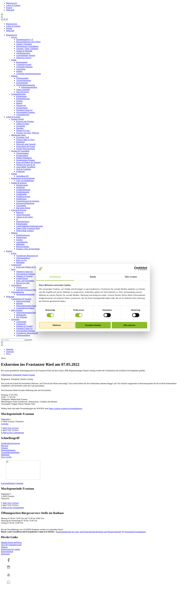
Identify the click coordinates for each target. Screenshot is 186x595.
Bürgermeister (21, 62)
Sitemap (4, 547)
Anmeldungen (22, 242)
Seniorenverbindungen (25, 203)
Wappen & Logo (23, 130)
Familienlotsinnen (23, 190)
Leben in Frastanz (13, 5)
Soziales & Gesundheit (20, 151)
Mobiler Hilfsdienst (24, 158)
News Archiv (6, 457)
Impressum (5, 554)
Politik (13, 60)
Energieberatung (22, 221)
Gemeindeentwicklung (25, 308)
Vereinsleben (16, 285)
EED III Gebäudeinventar (11, 545)
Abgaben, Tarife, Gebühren (27, 49)
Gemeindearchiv (22, 115)
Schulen (19, 101)
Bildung (14, 233)
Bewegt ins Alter (23, 283)
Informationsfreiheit (29, 87)
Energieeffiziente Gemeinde (12, 483)
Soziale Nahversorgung (25, 149)
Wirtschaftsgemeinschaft (26, 312)
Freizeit (9, 8)
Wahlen (19, 71)
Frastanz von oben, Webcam (27, 133)
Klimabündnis (21, 224)
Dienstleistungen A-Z (24, 39)
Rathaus (14, 76)
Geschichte (20, 126)
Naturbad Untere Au (24, 110)
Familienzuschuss (23, 196)
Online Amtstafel (23, 89)
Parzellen (20, 128)
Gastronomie (16, 265)
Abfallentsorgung (23, 53)
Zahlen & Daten (22, 124)
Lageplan (4, 424)
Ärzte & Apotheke (23, 169)
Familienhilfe (21, 194)
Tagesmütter (21, 206)
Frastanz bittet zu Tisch (25, 140)
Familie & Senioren (19, 183)
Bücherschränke (22, 246)
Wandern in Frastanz (24, 276)
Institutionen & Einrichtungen (23, 178)
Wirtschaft (10, 10)
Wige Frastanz (17, 310)
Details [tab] (93, 277)
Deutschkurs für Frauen (25, 146)
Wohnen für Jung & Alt (25, 165)
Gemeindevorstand (23, 64)
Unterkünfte (21, 324)
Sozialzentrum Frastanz (25, 160)
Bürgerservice (11, 3)
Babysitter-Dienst (23, 208)
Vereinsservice (22, 287)
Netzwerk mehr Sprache (26, 144)
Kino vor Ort (21, 260)
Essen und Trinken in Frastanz (28, 267)
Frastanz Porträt (17, 119)
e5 (17, 219)
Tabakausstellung (23, 258)
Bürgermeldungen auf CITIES (28, 42)
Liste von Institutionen (25, 180)
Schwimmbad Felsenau (25, 112)
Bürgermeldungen (8, 450)
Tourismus (15, 319)
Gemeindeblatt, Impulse (25, 55)
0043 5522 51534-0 (11, 428)
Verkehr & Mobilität (24, 51)
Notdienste (20, 171)
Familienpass (21, 199)
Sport (13, 269)
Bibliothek (20, 244)
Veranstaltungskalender (25, 294)
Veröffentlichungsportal (25, 85)
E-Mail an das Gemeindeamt (12, 433)
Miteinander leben (18, 135)
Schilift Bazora (22, 278)
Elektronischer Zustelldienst (27, 46)
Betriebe (19, 303)
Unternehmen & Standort (21, 299)
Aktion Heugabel (23, 215)
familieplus (20, 187)
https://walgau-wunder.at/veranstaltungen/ (65, 408)
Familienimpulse (22, 192)
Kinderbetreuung (23, 99)
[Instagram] (8, 569)
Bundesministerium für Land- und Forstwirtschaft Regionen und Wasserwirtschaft (88, 532)
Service (14, 37)
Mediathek (5, 455)
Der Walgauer (21, 317)
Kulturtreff (20, 142)
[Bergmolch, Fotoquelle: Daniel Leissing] (18, 375)
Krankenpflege (22, 155)
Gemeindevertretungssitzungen (28, 74)
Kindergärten (21, 96)
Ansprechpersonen (23, 80)
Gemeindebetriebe (18, 94)
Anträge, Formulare (24, 44)
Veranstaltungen (17, 292)
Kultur (13, 253)
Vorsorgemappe (22, 153)
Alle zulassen (129, 325)
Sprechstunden (22, 83)
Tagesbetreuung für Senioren (27, 201)
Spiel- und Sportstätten (25, 281)
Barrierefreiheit (7, 552)
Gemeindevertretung (24, 67)
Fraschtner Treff (22, 137)
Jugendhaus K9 (22, 176)
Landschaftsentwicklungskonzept (29, 226)
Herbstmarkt (21, 315)
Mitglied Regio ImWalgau (11, 542)
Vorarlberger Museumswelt (27, 256)
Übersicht (10, 352)
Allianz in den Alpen (24, 217)
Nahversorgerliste (23, 301)
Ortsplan (4, 448)
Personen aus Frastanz (25, 121)
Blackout (19, 212)
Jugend (14, 174)
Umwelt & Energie (18, 210)
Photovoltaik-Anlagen (25, 231)
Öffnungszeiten (22, 78)
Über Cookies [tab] (131, 277)
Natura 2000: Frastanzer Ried (28, 228)
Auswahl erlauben (93, 325)
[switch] (78, 315)
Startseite (9, 349)
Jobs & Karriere (22, 92)
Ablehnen (56, 325)
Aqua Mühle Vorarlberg (25, 167)
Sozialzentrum (22, 108)
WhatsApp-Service (23, 58)
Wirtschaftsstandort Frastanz (27, 306)
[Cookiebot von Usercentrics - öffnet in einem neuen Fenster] (136, 268)
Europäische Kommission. (135, 532)
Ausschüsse (21, 69)
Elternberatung (22, 185)
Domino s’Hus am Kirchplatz (28, 249)
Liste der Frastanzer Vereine (27, 290)
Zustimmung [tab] (55, 277)
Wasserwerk (21, 105)
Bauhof (19, 103)
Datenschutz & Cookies (10, 549)
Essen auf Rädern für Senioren (28, 162)
